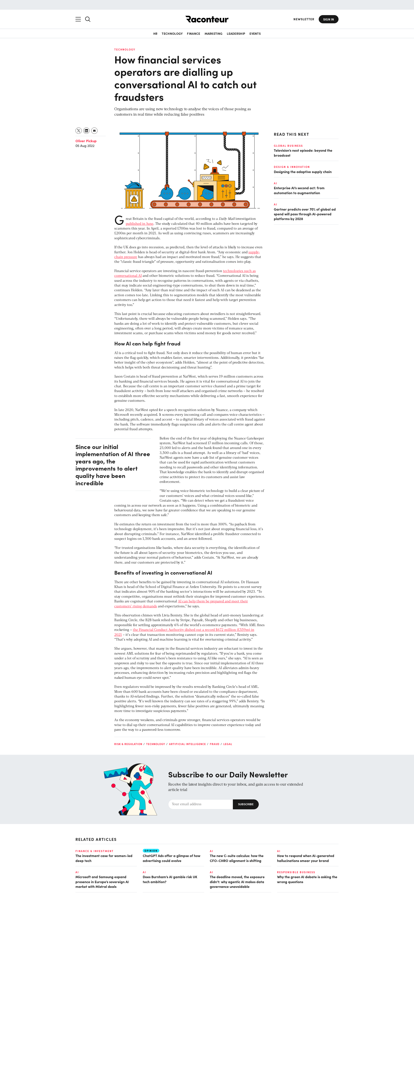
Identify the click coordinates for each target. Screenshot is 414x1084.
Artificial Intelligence (187, 744)
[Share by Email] (94, 131)
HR (155, 33)
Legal (227, 744)
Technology (172, 33)
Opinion (151, 850)
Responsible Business (296, 872)
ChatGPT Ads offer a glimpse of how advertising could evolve (171, 858)
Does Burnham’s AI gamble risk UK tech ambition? (170, 879)
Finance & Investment (94, 851)
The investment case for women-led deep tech (103, 858)
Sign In (328, 19)
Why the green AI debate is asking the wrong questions (307, 879)
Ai (275, 183)
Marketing (214, 33)
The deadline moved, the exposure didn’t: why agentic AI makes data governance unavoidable (237, 881)
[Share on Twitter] (78, 131)
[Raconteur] (207, 19)
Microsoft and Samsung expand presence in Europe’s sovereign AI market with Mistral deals (102, 881)
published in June (139, 224)
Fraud (215, 744)
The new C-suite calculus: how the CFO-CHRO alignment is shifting (236, 858)
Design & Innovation (292, 167)
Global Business (288, 145)
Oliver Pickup (86, 140)
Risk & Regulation (128, 744)
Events (255, 33)
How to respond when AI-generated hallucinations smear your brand (305, 858)
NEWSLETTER (303, 19)
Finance (193, 33)
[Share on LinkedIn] (86, 131)
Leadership (236, 33)
